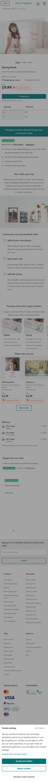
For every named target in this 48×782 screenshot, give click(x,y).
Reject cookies (24, 768)
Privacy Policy (21, 754)
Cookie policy (8, 754)
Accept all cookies (24, 761)
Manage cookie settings (24, 776)
